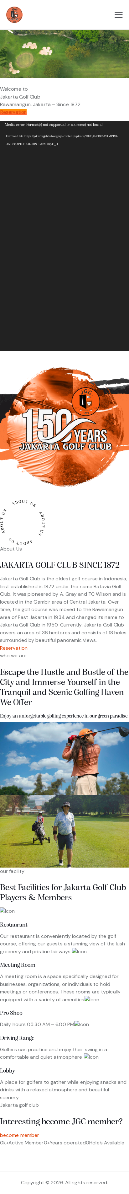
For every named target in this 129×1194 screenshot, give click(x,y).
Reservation (13, 112)
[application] (64, 236)
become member (19, 1135)
